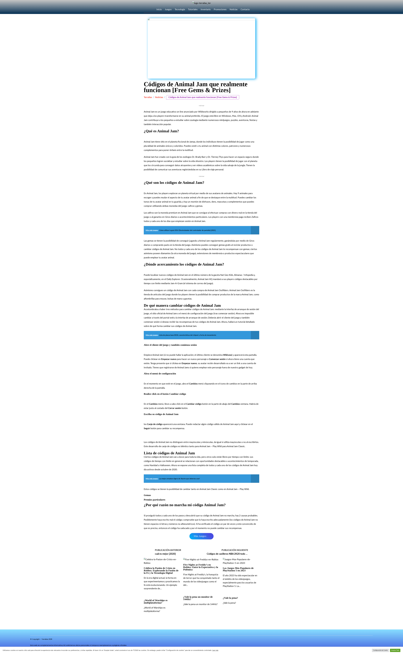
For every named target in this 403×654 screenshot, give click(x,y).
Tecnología (180, 9)
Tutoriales (193, 9)
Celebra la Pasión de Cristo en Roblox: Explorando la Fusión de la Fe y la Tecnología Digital (161, 570)
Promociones (220, 9)
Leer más (215, 650)
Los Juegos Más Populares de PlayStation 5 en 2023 (238, 569)
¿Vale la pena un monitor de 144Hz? (198, 598)
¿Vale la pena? (230, 598)
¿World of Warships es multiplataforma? (155, 601)
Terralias (148, 97)
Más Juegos (200, 536)
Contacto (245, 9)
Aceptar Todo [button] (395, 650)
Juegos (168, 9)
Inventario (206, 9)
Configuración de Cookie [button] (380, 650)
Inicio (159, 9)
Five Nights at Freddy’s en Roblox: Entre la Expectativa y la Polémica (200, 567)
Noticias (233, 9)
